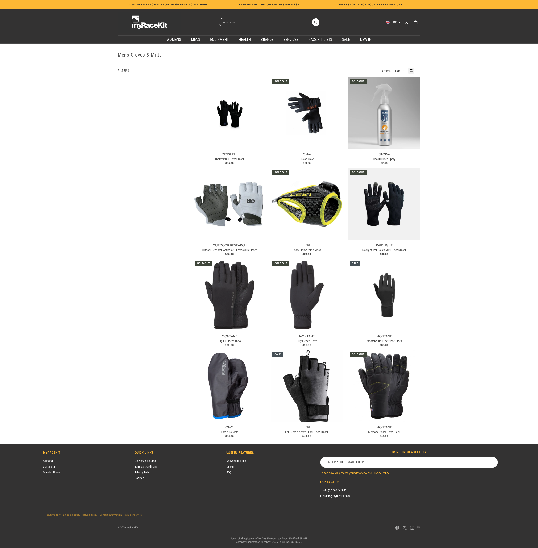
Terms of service (133, 514)
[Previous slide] (354, 113)
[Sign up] (492, 462)
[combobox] (265, 22)
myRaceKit (132, 527)
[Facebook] (397, 527)
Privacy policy (53, 514)
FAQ (228, 472)
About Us (48, 460)
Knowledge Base (236, 460)
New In (230, 466)
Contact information (111, 514)
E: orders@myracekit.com (335, 496)
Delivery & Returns (145, 460)
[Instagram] (412, 527)
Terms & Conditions (146, 466)
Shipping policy (71, 514)
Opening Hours (51, 472)
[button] (399, 70)
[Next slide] (414, 113)
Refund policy (89, 514)
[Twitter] (404, 527)
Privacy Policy (143, 472)
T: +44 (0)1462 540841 (333, 490)
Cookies (139, 478)
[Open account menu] (406, 22)
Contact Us (49, 466)
